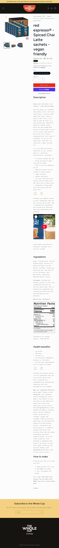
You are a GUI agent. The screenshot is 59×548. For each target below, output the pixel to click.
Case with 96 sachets (42, 73)
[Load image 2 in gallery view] (13, 45)
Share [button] (36, 488)
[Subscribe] (41, 512)
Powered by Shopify (35, 545)
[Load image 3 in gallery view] (20, 45)
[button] (3, 8)
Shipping (35, 63)
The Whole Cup (26, 545)
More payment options (44, 93)
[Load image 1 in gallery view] (7, 45)
